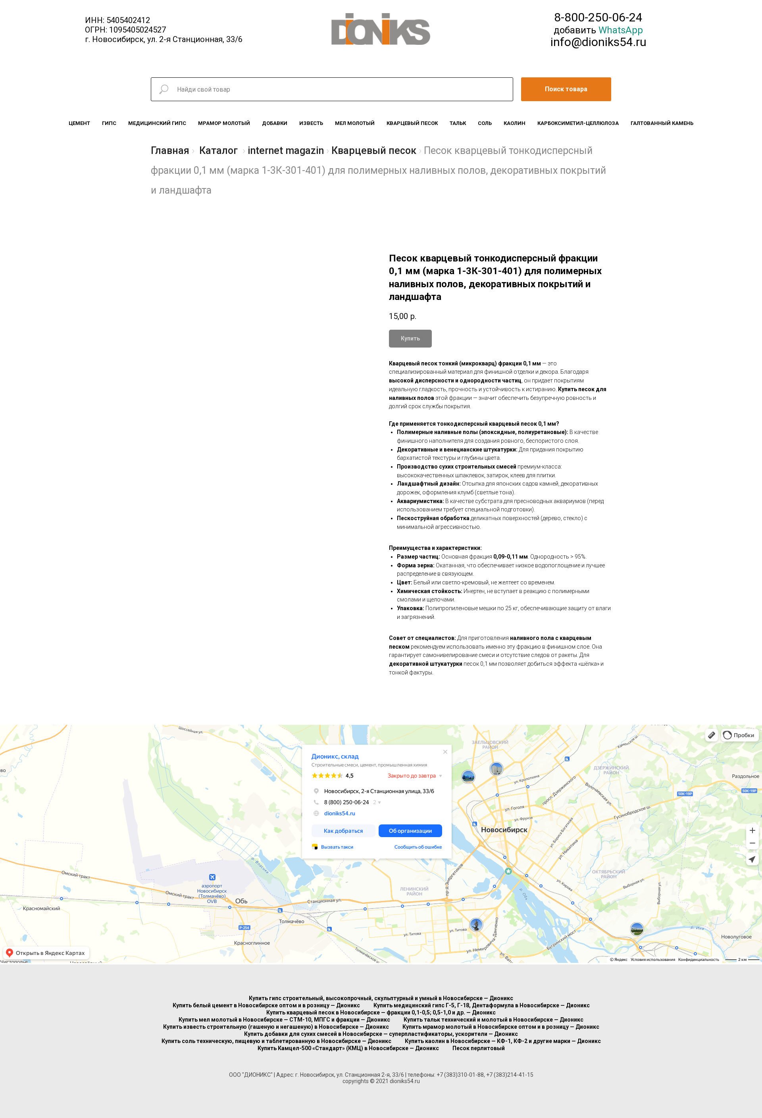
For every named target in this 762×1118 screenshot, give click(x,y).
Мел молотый (355, 123)
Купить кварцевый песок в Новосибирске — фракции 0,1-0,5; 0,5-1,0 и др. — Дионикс (381, 1012)
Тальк (458, 123)
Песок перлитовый (478, 1048)
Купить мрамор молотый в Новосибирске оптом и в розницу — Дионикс (500, 1027)
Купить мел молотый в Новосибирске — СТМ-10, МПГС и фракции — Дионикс (284, 1019)
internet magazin (286, 150)
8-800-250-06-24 (598, 17)
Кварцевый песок (412, 123)
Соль (485, 123)
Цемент (79, 123)
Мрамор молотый (224, 123)
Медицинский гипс (157, 123)
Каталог (218, 150)
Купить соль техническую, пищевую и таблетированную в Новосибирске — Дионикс (276, 1041)
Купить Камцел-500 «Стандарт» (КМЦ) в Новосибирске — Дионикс (348, 1048)
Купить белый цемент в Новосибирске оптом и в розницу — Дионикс (266, 1005)
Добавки (274, 123)
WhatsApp (620, 30)
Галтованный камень (662, 123)
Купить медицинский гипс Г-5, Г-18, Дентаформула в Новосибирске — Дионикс (481, 1005)
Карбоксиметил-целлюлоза (578, 123)
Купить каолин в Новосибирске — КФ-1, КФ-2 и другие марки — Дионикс (503, 1041)
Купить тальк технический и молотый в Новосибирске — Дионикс (493, 1019)
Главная (170, 150)
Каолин (514, 123)
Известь (311, 123)
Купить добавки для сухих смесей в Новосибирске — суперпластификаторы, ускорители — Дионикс (381, 1034)
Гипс (109, 123)
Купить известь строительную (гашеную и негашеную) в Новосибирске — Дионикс (276, 1027)
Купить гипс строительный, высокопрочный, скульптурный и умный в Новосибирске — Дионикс (381, 998)
